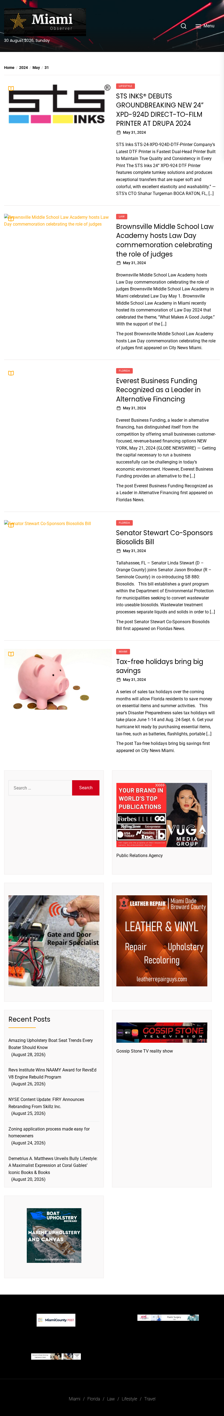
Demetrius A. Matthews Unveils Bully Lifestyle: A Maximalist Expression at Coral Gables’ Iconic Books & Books (53, 1165)
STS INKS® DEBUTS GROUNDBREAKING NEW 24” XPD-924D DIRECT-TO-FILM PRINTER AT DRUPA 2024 (160, 110)
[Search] (183, 26)
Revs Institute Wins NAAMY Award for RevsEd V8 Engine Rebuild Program (52, 1073)
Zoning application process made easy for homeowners (49, 1132)
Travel (149, 1399)
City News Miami (185, 347)
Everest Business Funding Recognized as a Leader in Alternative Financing (158, 390)
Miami (123, 651)
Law (122, 216)
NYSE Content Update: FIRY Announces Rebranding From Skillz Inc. (46, 1103)
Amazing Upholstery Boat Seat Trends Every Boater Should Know (50, 1044)
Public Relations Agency (139, 855)
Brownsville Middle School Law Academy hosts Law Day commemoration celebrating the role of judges (165, 240)
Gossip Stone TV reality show (144, 1051)
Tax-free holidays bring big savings (167, 743)
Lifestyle (125, 86)
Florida (124, 370)
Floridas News (129, 499)
